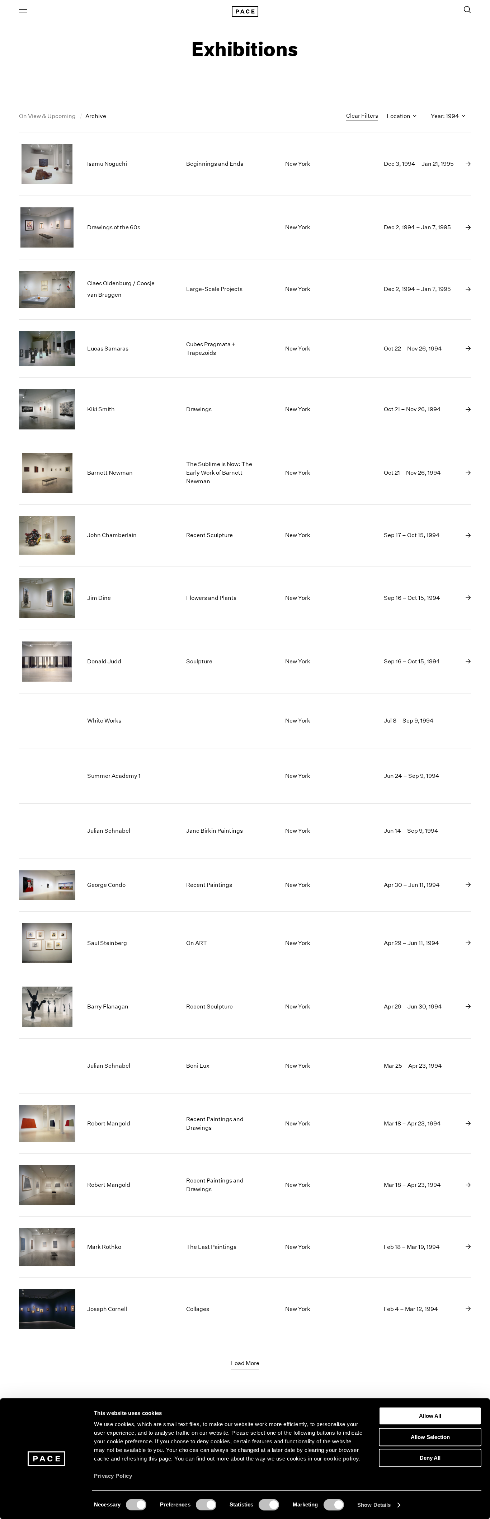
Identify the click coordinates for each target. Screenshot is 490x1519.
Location (399, 116)
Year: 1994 (445, 116)
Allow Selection (430, 1437)
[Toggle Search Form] (467, 9)
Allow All (430, 1416)
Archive (95, 116)
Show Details (374, 1505)
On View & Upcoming (48, 116)
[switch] (206, 1504)
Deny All (430, 1458)
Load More (245, 1363)
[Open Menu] (23, 11)
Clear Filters (362, 115)
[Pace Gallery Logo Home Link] (245, 11)
